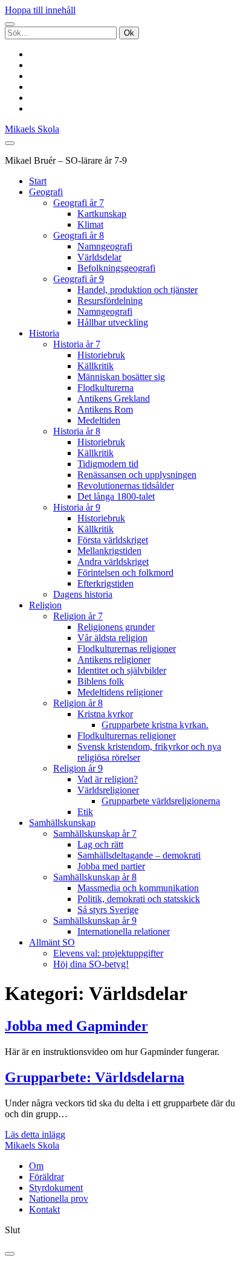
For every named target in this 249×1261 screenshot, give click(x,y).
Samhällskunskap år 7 (95, 833)
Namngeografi (104, 246)
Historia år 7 (76, 344)
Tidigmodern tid (107, 464)
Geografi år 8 (78, 235)
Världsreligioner (108, 790)
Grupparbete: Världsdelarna (94, 1077)
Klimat (90, 224)
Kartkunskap (101, 213)
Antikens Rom (105, 409)
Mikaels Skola (32, 129)
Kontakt (44, 1209)
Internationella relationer (123, 931)
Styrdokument (56, 1187)
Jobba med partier (111, 866)
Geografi (46, 192)
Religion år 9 (78, 768)
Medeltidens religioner (120, 692)
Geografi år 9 (78, 279)
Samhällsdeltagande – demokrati (139, 855)
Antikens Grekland (113, 398)
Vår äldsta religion (112, 638)
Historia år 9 (76, 507)
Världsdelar (99, 257)
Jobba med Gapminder (76, 1026)
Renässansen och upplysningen (136, 474)
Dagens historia (82, 594)
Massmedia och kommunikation (138, 888)
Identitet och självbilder (121, 670)
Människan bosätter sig (121, 377)
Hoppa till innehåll (40, 10)
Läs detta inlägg (35, 1134)
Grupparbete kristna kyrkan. (155, 725)
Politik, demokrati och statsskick (138, 899)
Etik (85, 812)
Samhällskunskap (62, 823)
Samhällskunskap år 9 (95, 920)
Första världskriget (112, 540)
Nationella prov (58, 1198)
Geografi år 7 (78, 203)
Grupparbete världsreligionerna (161, 801)
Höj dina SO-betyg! (91, 964)
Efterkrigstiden (105, 583)
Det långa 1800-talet (116, 496)
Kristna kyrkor (105, 714)
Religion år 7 (78, 616)
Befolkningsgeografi (116, 268)
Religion (45, 605)
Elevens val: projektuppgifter (108, 953)
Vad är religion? (107, 779)
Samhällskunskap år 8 (95, 877)
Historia (44, 333)
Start (38, 181)
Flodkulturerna (105, 387)
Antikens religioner (113, 659)
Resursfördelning (110, 300)
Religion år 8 (78, 703)
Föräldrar (46, 1177)
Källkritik (95, 366)
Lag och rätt (100, 844)
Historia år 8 (76, 431)
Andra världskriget (113, 561)
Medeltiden (98, 420)
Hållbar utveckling (112, 322)
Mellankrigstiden (109, 551)
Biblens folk (100, 681)
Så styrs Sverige (107, 910)
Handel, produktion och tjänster (137, 290)
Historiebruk (101, 355)
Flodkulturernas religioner (126, 648)
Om (36, 1166)
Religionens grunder (116, 627)
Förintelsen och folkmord (125, 572)
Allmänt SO (52, 942)
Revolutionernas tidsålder (125, 485)
